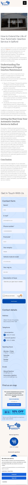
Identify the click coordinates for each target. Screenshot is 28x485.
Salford (8, 49)
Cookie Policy (4, 471)
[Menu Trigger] (25, 3)
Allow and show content (14, 404)
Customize (4, 481)
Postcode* (7, 237)
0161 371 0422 (14, 447)
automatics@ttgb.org (10, 377)
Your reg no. (7, 267)
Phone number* (8, 226)
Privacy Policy (10, 471)
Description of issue (10, 278)
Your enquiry (7, 247)
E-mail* (5, 216)
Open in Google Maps (14, 399)
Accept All (14, 474)
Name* (5, 205)
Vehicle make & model (11, 257)
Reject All (14, 478)
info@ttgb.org (8, 373)
